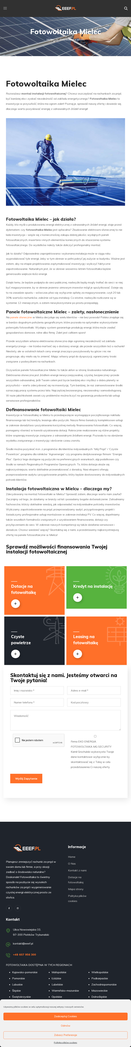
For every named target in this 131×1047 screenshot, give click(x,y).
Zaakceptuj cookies (65, 1016)
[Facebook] (9, 908)
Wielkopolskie (99, 972)
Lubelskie (57, 984)
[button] (126, 8)
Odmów (65, 1025)
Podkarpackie (99, 978)
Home (50, 39)
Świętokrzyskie (21, 996)
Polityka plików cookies (65, 1042)
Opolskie (57, 996)
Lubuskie (17, 984)
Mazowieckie (99, 990)
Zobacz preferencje (65, 1035)
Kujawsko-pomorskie (25, 972)
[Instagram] (18, 908)
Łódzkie (56, 978)
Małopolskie (59, 972)
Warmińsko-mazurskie (65, 990)
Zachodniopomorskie (104, 984)
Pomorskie (18, 978)
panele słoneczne (21, 317)
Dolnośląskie (99, 996)
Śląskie (16, 990)
